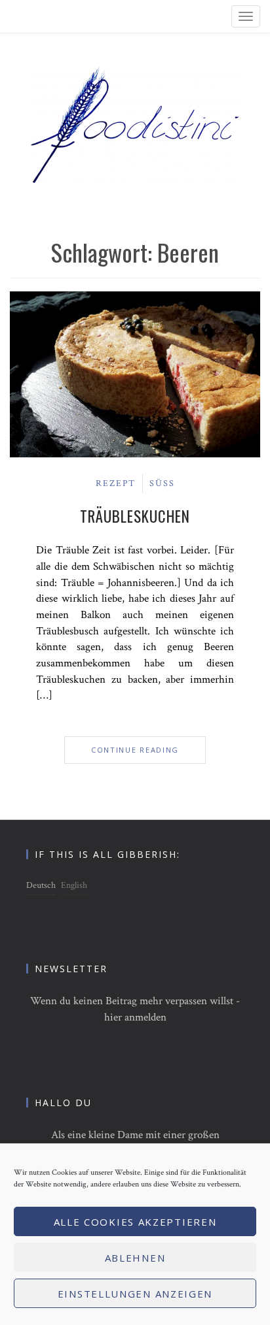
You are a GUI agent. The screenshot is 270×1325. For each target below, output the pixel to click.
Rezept (116, 483)
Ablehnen (135, 1257)
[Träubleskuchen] (135, 374)
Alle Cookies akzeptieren (135, 1221)
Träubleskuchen (135, 516)
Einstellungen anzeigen (135, 1293)
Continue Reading (135, 750)
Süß (162, 483)
